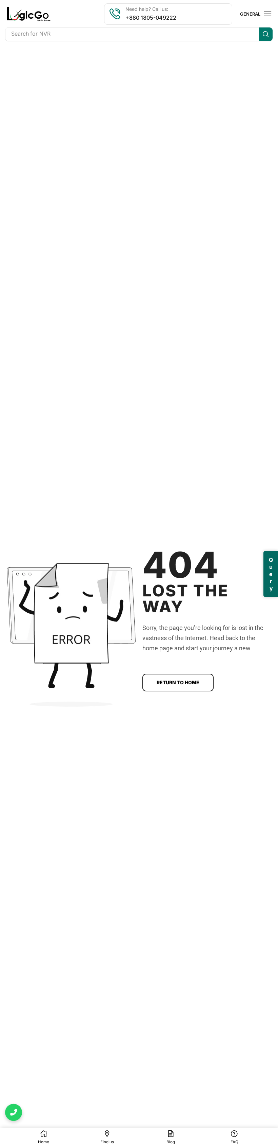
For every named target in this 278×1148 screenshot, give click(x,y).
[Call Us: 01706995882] (13, 1112)
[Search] (266, 34)
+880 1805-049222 (150, 17)
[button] (267, 14)
